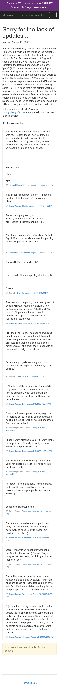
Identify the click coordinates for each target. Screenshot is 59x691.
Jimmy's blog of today (13, 112)
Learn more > (40, 7)
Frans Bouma (15, 205)
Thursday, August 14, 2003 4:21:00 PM (37, 323)
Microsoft (8, 14)
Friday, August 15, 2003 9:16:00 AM (31, 376)
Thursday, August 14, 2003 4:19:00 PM (32, 292)
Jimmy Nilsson (15, 185)
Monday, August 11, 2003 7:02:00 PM (38, 185)
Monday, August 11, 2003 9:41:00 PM (38, 252)
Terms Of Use (29, 682)
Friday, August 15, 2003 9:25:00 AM (36, 403)
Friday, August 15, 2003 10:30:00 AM (37, 451)
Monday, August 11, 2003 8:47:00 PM (37, 205)
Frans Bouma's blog (32, 14)
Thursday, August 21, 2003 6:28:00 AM (37, 637)
